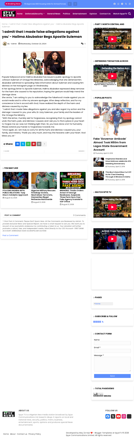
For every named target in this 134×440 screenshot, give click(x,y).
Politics (66, 13)
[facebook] (114, 4)
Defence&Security (34, 13)
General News (53, 13)
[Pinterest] (33, 144)
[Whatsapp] (28, 144)
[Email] (39, 144)
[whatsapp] (118, 4)
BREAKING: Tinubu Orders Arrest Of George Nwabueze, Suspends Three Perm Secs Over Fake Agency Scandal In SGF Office (71, 196)
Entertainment (80, 13)
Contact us (105, 13)
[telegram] (122, 4)
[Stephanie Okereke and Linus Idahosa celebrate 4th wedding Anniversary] (98, 162)
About (13, 434)
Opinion (93, 13)
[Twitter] (23, 144)
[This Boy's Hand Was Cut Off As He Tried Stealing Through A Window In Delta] (98, 175)
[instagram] (129, 4)
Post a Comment (10, 235)
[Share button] (44, 144)
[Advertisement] (106, 273)
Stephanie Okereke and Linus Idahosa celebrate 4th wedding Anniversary (118, 161)
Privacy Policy (35, 434)
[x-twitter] (126, 4)
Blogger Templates (103, 433)
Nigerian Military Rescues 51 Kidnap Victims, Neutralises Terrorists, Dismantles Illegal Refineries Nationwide (43, 195)
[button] (70, 4)
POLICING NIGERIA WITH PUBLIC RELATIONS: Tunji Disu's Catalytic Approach (15, 192)
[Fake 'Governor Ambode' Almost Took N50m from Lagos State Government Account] (112, 119)
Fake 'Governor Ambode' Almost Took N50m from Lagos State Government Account (110, 144)
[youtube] (118, 416)
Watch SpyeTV (120, 13)
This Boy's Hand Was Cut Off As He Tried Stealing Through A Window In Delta (118, 174)
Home (20, 13)
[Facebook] (17, 144)
